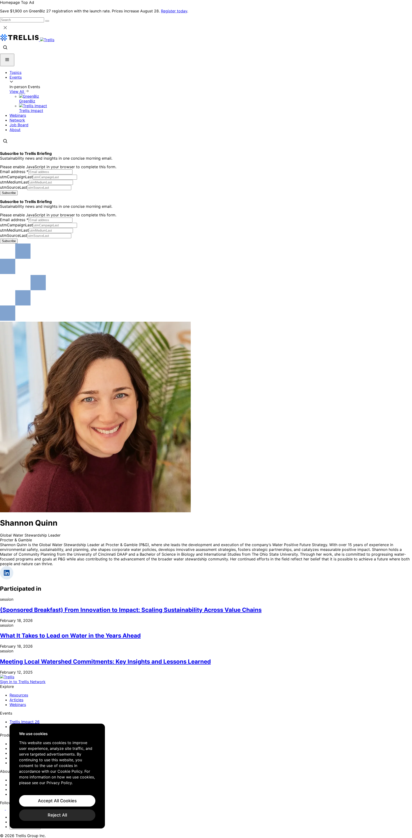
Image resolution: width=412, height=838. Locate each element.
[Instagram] (9, 808)
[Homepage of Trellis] (7, 677)
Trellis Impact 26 (25, 721)
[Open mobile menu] (7, 60)
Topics (15, 72)
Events (16, 77)
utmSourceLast (13, 187)
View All (17, 91)
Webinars (18, 115)
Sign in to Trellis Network (23, 681)
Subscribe (9, 193)
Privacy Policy (59, 782)
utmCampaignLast (16, 176)
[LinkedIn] (3, 808)
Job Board (19, 124)
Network (17, 120)
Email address (14, 171)
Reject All (57, 815)
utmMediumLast (14, 182)
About (15, 129)
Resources (19, 695)
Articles (16, 699)
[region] (57, 776)
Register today (174, 11)
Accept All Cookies (57, 800)
